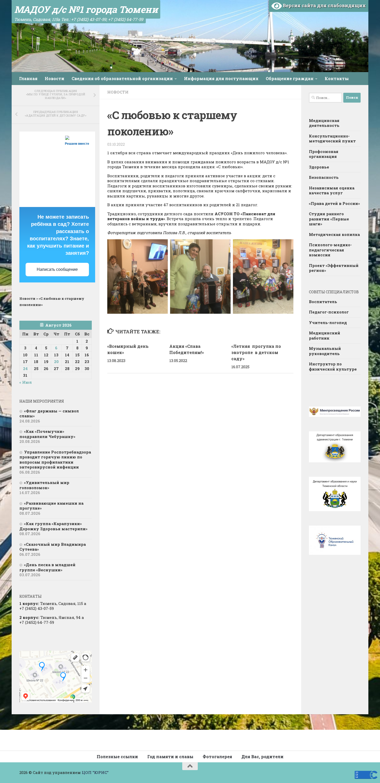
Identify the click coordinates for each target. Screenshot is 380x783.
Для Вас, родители (262, 756)
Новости (54, 78)
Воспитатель (323, 301)
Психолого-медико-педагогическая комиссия (330, 249)
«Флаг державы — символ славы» (49, 413)
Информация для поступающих (221, 78)
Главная (28, 78)
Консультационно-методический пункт (332, 138)
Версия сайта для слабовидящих (324, 5)
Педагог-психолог (329, 311)
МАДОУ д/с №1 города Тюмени (86, 9)
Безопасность (324, 177)
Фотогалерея (217, 756)
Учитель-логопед (328, 322)
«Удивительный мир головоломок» (44, 485)
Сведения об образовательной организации (122, 78)
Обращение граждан (290, 78)
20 (56, 361)
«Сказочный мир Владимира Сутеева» (52, 547)
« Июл (25, 382)
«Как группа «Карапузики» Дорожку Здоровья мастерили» (53, 526)
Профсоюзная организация (323, 154)
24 (25, 368)
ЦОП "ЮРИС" (95, 772)
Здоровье (319, 167)
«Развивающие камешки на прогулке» (51, 506)
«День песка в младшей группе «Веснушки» (47, 567)
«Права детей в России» (334, 203)
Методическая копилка (334, 234)
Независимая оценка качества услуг (331, 190)
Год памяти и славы (170, 756)
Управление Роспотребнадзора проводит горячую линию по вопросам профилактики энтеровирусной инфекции (55, 459)
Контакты (337, 78)
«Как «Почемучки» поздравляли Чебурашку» (47, 434)
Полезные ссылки (117, 756)
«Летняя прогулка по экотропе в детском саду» (256, 352)
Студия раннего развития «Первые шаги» (329, 218)
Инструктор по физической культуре (333, 366)
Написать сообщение (57, 269)
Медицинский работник (324, 335)
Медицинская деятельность (324, 123)
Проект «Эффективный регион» (334, 268)
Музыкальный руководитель (325, 351)
